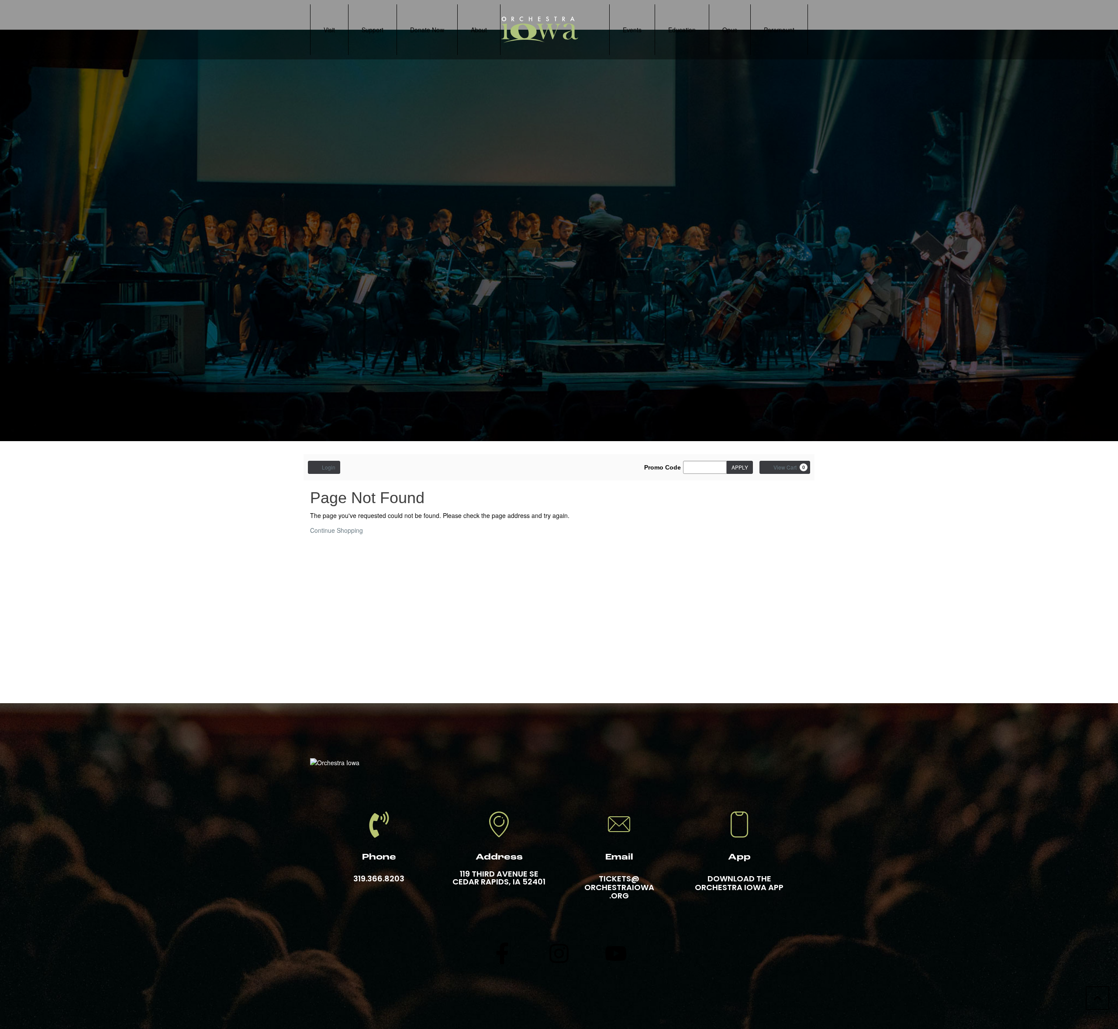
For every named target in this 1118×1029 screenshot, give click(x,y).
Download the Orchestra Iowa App (739, 883)
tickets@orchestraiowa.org (619, 887)
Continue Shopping (336, 530)
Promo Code (662, 467)
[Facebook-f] (502, 953)
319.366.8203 (378, 878)
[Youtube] (616, 953)
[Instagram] (559, 953)
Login (328, 467)
